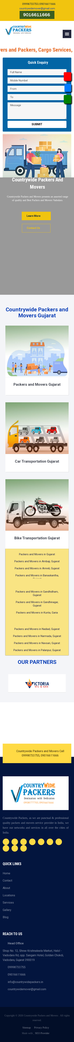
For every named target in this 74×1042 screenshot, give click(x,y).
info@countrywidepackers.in (24, 982)
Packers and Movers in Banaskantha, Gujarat (37, 577)
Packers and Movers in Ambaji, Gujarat (37, 561)
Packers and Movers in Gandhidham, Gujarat (37, 593)
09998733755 (15, 967)
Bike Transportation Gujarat (37, 538)
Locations (9, 895)
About (6, 888)
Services (8, 902)
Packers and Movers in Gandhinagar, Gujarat (37, 604)
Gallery (7, 910)
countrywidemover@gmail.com (37, 8)
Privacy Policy (41, 1027)
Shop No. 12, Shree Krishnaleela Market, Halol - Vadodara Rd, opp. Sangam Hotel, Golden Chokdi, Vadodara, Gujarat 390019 (33, 955)
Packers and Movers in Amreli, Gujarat (37, 568)
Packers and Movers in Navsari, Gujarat (37, 643)
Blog (5, 917)
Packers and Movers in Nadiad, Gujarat (37, 629)
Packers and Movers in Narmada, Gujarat (37, 636)
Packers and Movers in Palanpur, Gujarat (37, 650)
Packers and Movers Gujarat (37, 384)
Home (6, 873)
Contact (7, 880)
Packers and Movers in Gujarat (37, 554)
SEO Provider (42, 1033)
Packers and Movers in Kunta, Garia (37, 612)
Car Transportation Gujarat (37, 461)
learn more (33, 215)
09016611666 (15, 974)
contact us (33, 228)
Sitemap (26, 1027)
